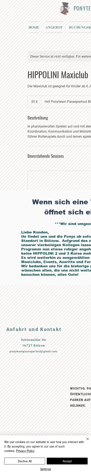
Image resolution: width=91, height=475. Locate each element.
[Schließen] (85, 441)
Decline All (25, 461)
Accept (67, 461)
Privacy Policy (25, 451)
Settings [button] (45, 469)
